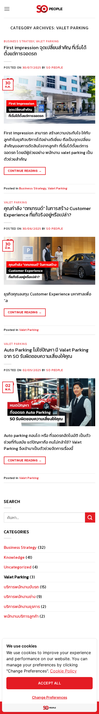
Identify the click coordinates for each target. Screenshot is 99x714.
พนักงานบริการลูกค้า (21, 616)
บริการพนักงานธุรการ (22, 606)
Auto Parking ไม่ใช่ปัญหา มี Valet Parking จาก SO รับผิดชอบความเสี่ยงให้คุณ (46, 353)
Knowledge (14, 557)
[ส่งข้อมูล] (90, 517)
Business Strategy (19, 41)
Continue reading (25, 170)
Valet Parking (47, 41)
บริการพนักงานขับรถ (21, 587)
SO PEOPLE (54, 68)
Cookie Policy (63, 670)
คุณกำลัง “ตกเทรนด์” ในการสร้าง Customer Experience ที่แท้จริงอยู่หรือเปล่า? (47, 211)
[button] (7, 9)
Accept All (49, 683)
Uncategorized (17, 567)
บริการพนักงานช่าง (20, 596)
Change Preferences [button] (49, 697)
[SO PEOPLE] (50, 9)
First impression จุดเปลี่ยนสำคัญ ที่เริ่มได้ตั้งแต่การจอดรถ (45, 51)
